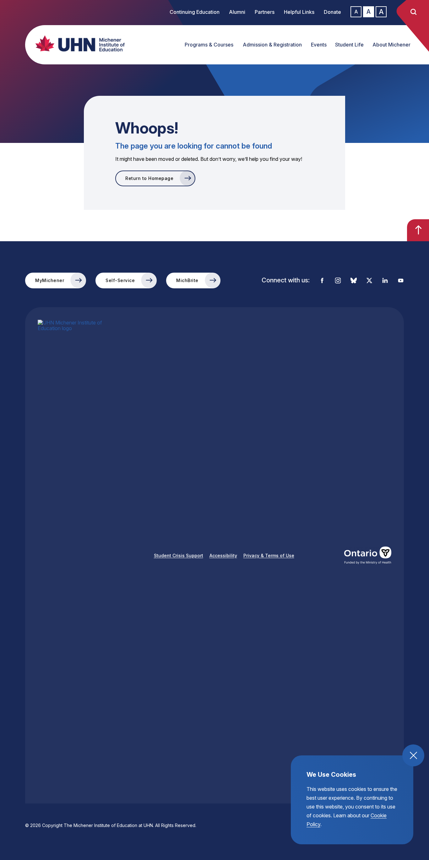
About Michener (391, 44)
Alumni (237, 11)
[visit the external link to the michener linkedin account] (385, 280)
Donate (332, 11)
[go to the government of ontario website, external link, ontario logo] (367, 555)
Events (319, 44)
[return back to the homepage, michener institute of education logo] (74, 43)
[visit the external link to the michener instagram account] (338, 280)
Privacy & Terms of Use (268, 555)
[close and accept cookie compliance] (413, 755)
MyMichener (49, 280)
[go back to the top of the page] (418, 230)
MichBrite (187, 280)
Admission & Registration (272, 44)
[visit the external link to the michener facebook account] (322, 280)
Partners (264, 11)
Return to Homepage (149, 178)
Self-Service (120, 280)
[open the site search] (413, 12)
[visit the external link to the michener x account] (369, 280)
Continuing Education (195, 11)
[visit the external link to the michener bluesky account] (353, 280)
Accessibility (223, 555)
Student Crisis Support (178, 555)
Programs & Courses (209, 44)
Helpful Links (299, 11)
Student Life (349, 44)
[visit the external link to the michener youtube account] (401, 280)
